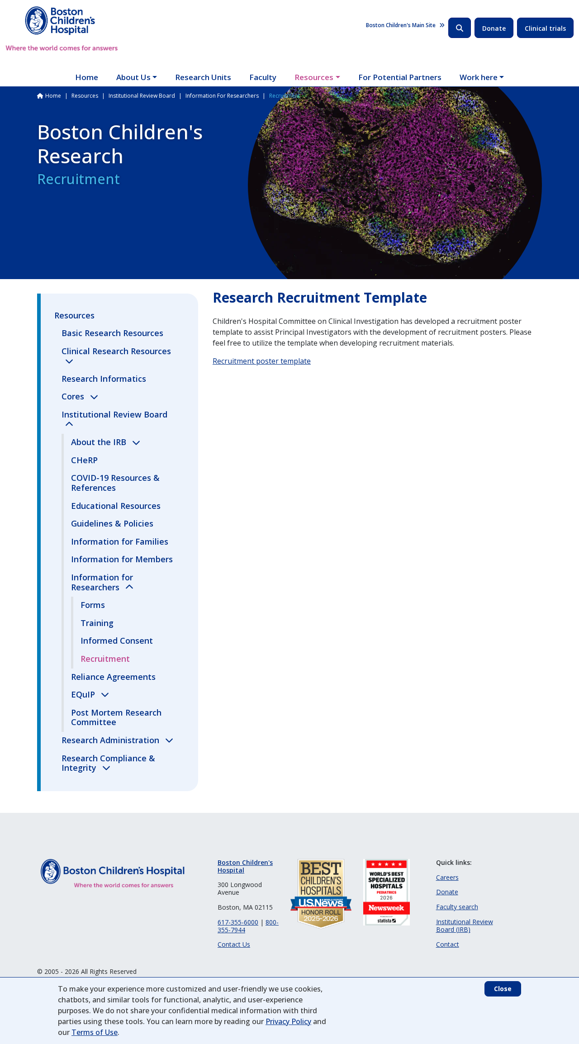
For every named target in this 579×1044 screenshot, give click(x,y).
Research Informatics (104, 378)
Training (97, 622)
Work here (479, 77)
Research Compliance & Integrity (108, 763)
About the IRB (99, 442)
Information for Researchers (102, 582)
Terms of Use (94, 1032)
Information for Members (122, 559)
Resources (313, 77)
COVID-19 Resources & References (115, 482)
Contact (447, 944)
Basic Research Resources (112, 332)
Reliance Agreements (113, 676)
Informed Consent (117, 640)
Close (503, 988)
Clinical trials (545, 28)
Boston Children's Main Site (401, 25)
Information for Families (119, 541)
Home (86, 77)
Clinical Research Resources (116, 351)
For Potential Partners (399, 77)
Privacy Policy (288, 1021)
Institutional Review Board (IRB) (464, 925)
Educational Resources (116, 505)
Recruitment (105, 658)
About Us (133, 77)
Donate (494, 28)
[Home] (61, 28)
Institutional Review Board (142, 96)
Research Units (203, 77)
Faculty (262, 77)
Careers (447, 877)
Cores (74, 396)
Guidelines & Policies (112, 523)
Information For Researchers (222, 96)
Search (459, 28)
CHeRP (84, 460)
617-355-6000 (238, 922)
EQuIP (84, 694)
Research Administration (111, 740)
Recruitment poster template (262, 361)
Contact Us (234, 944)
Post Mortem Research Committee (116, 717)
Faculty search (457, 906)
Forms (93, 604)
